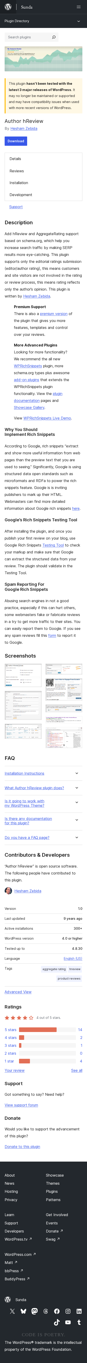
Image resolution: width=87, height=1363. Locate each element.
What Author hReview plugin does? (34, 788)
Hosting (11, 1191)
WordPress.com (20, 1254)
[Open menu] (79, 7)
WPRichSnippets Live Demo (47, 418)
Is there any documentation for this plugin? (28, 821)
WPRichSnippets (28, 366)
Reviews (17, 171)
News (9, 1183)
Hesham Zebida (23, 128)
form (52, 635)
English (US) (73, 958)
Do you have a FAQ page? (27, 837)
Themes (53, 1183)
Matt (11, 1262)
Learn (9, 1214)
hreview (75, 969)
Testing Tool (53, 545)
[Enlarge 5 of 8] (76, 684)
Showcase (55, 1175)
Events (52, 1223)
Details (15, 158)
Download (16, 141)
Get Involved (57, 1214)
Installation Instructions (24, 773)
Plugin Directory (17, 21)
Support (16, 206)
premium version (54, 313)
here (76, 508)
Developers (14, 1231)
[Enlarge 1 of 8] (35, 670)
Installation (19, 182)
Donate (54, 1231)
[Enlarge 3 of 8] (35, 730)
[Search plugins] (53, 37)
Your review (15, 1070)
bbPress (14, 1271)
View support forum (21, 1105)
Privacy (11, 1199)
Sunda (21, 1299)
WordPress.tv (18, 1239)
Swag (53, 1239)
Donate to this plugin (22, 1146)
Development (21, 194)
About (10, 1175)
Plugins (52, 1191)
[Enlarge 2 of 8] (35, 697)
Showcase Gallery (29, 407)
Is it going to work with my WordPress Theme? (24, 803)
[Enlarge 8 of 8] (76, 733)
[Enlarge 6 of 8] (76, 710)
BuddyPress (17, 1279)
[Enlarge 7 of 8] (76, 722)
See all (76, 1070)
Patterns (53, 1199)
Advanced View (18, 992)
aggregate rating (54, 969)
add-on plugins (26, 379)
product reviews (69, 978)
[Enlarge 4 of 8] (76, 670)
